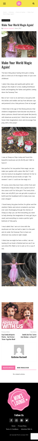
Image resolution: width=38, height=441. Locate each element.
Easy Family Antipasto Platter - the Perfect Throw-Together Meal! (8, 336)
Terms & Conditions (12, 429)
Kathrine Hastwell (8, 28)
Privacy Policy (22, 426)
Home (13, 426)
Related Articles (8, 367)
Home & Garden (6, 20)
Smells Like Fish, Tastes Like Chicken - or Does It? (28, 335)
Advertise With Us (26, 429)
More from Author (23, 367)
